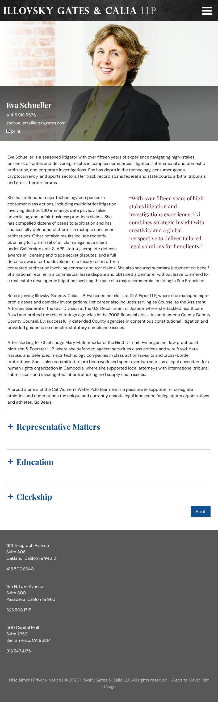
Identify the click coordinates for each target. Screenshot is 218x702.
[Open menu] (207, 10)
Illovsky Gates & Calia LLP (105, 680)
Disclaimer (19, 680)
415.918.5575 (23, 115)
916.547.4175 (18, 651)
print (15, 131)
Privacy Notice (47, 680)
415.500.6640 (20, 569)
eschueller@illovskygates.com (35, 123)
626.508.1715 (18, 610)
